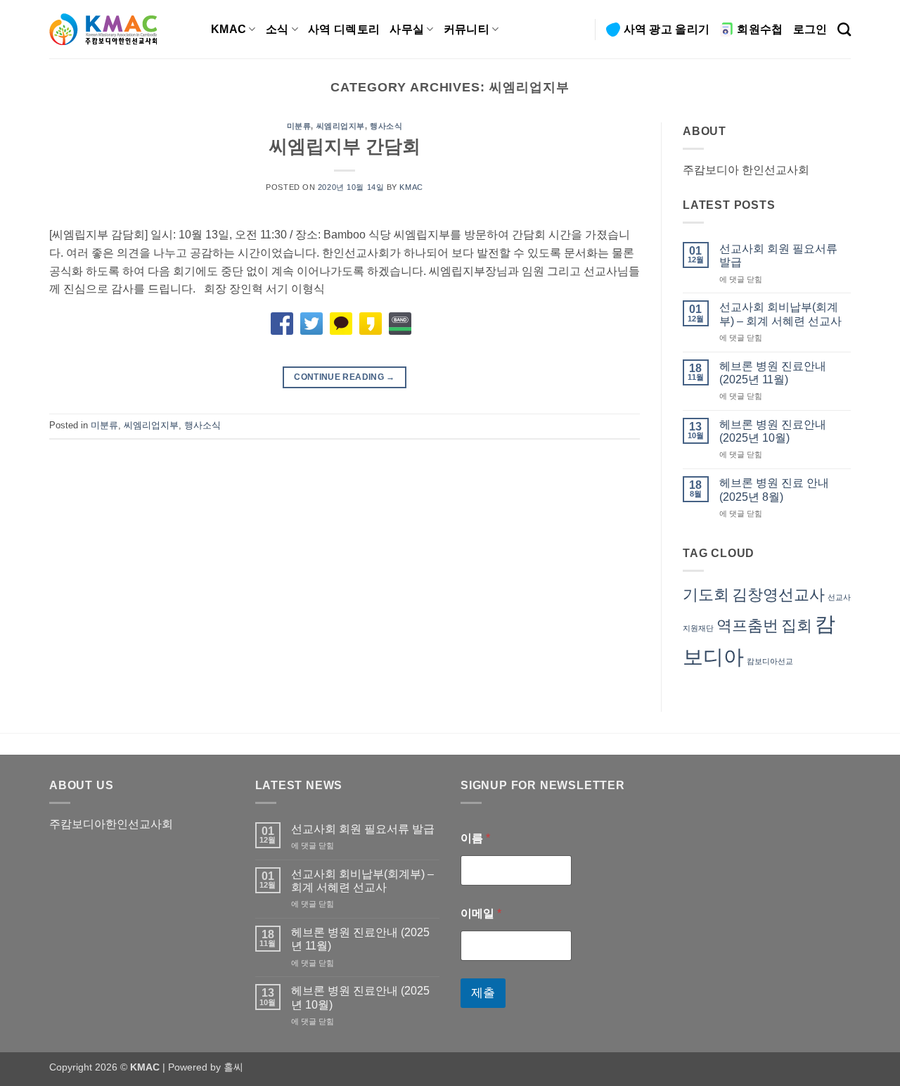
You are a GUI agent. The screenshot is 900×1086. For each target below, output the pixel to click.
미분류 (299, 126)
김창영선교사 (778, 594)
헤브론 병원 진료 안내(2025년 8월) (774, 489)
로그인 (810, 29)
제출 (483, 992)
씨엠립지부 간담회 (344, 146)
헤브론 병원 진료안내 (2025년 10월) (772, 431)
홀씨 (233, 1067)
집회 (796, 625)
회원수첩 (760, 29)
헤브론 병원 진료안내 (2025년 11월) (772, 372)
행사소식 (386, 126)
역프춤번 (747, 625)
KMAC (228, 29)
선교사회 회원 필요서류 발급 (778, 255)
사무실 (407, 29)
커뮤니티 (466, 29)
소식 (277, 29)
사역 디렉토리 (344, 29)
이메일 (481, 913)
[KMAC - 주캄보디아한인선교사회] (119, 29)
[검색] (844, 29)
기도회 (706, 594)
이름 (475, 838)
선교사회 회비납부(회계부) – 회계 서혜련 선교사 (780, 313)
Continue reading (344, 377)
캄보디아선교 (770, 661)
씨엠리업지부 (340, 126)
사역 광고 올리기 (667, 29)
